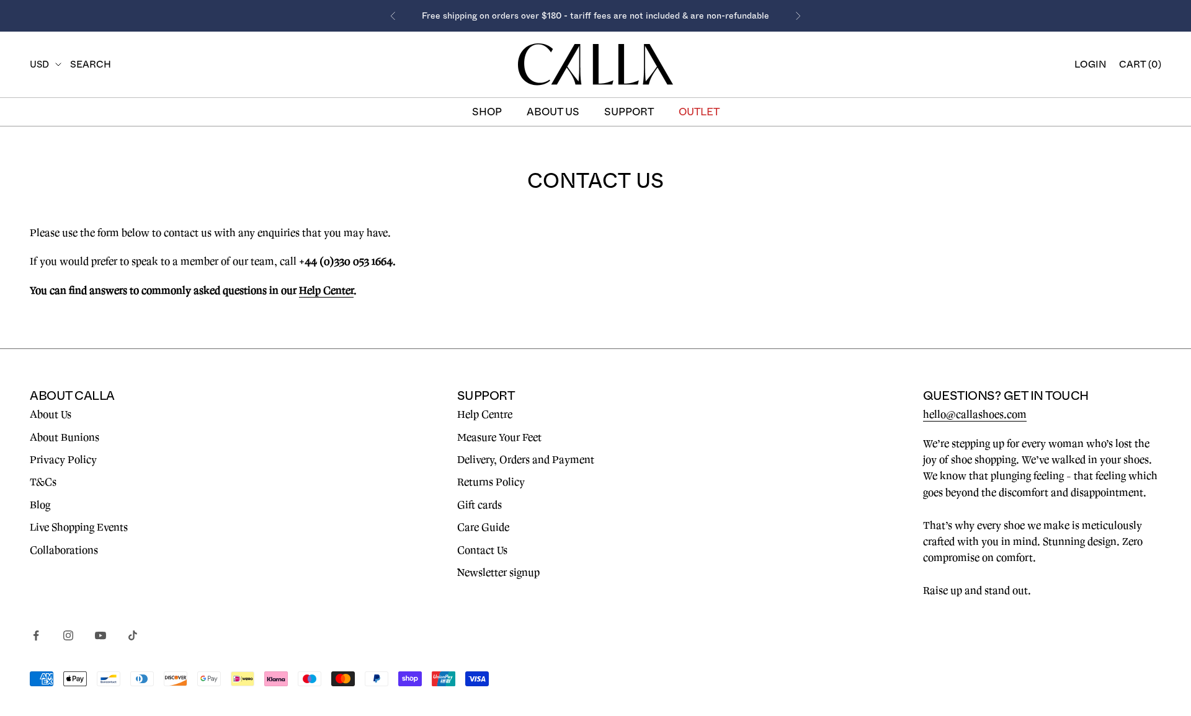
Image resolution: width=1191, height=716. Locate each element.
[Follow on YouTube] (100, 635)
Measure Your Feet (499, 437)
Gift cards (479, 505)
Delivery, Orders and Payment (525, 460)
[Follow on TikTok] (133, 635)
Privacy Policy (63, 460)
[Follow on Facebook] (36, 635)
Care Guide (483, 527)
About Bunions (64, 437)
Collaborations (64, 550)
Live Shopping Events (79, 527)
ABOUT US (553, 111)
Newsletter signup (498, 573)
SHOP (487, 111)
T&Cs (43, 482)
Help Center (326, 291)
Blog (40, 505)
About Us (50, 415)
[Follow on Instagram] (68, 635)
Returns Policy (491, 482)
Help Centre (484, 415)
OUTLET (699, 111)
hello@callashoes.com (975, 415)
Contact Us (482, 550)
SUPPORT (629, 111)
